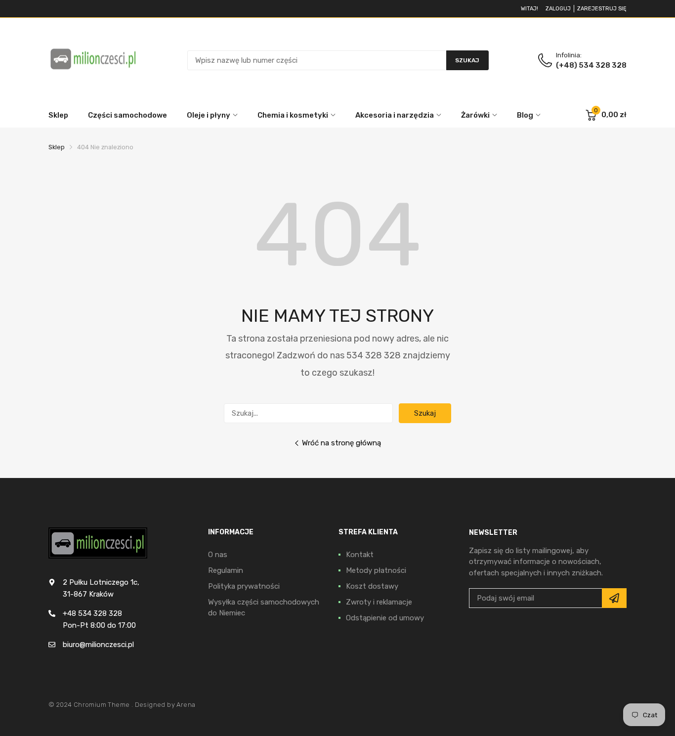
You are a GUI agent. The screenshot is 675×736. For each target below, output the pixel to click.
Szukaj (425, 413)
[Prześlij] (614, 598)
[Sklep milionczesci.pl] (92, 60)
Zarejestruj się (602, 8)
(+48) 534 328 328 (591, 65)
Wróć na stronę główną (341, 442)
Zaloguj (558, 8)
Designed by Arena (165, 704)
